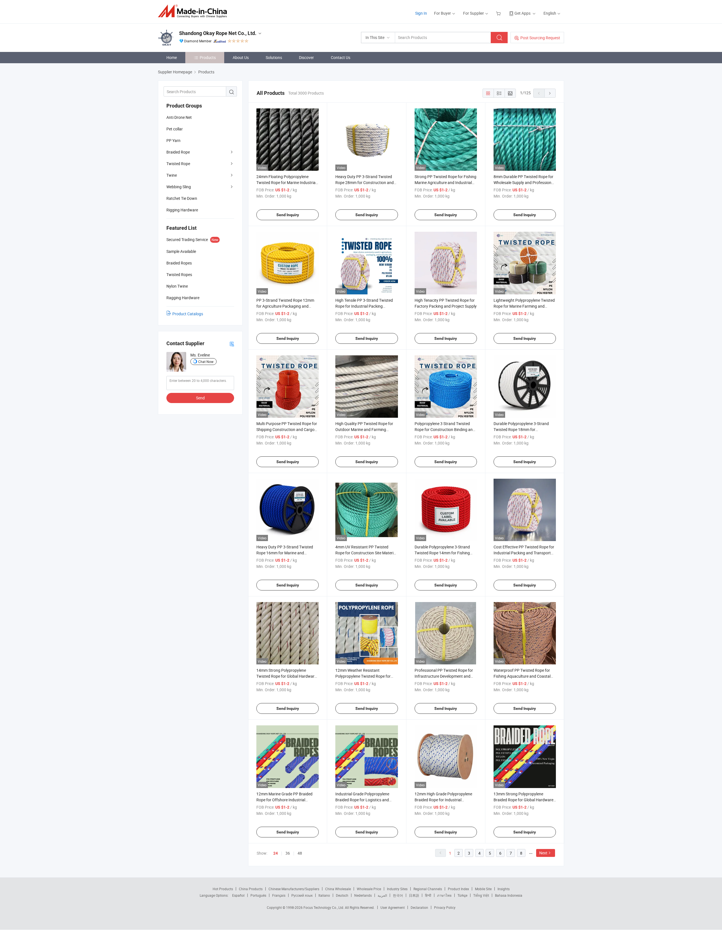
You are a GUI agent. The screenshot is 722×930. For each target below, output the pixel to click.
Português (258, 895)
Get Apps (522, 13)
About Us (241, 57)
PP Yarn (173, 140)
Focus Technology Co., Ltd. (324, 907)
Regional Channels (427, 889)
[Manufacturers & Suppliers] (194, 11)
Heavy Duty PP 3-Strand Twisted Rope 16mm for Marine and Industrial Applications (284, 552)
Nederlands (363, 895)
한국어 (398, 895)
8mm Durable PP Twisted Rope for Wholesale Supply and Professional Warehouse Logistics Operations (524, 182)
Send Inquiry (287, 215)
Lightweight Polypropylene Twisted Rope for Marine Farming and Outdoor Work (524, 306)
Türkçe (462, 895)
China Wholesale (338, 889)
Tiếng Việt (481, 895)
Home (171, 57)
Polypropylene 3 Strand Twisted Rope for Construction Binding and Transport (445, 429)
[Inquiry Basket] (499, 13)
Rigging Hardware (182, 210)
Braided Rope (178, 152)
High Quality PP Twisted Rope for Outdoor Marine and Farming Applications (364, 429)
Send (200, 398)
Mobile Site (483, 889)
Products (208, 57)
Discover (306, 57)
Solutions (274, 57)
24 (275, 853)
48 (300, 853)
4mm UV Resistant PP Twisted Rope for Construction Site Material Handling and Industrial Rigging (366, 552)
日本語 (414, 895)
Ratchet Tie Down (181, 198)
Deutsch (342, 895)
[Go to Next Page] (550, 93)
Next (543, 852)
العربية (382, 895)
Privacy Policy (444, 907)
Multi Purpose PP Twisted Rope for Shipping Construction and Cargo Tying (286, 429)
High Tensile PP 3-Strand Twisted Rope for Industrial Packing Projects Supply (364, 306)
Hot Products (223, 889)
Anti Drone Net (179, 117)
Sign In (421, 13)
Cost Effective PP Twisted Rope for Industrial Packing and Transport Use (524, 552)
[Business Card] (232, 343)
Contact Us (340, 57)
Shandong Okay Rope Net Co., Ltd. (217, 33)
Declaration (419, 907)
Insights (504, 889)
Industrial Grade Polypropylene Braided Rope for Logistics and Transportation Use (362, 799)
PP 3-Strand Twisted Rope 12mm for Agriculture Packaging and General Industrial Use (285, 306)
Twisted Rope (178, 163)
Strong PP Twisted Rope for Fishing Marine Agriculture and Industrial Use (445, 182)
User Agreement (392, 907)
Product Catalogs (187, 313)
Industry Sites (397, 889)
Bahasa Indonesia (508, 895)
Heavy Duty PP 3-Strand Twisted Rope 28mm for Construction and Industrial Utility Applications (364, 182)
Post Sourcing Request (540, 37)
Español (238, 895)
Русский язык (301, 895)
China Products (251, 889)
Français (278, 895)
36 (287, 853)
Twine (171, 175)
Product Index (458, 889)
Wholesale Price (369, 889)
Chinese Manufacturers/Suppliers (293, 889)
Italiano (324, 895)
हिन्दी (428, 895)
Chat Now (205, 361)
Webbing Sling (178, 186)
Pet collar (174, 129)
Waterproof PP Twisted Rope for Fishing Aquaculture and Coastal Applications (522, 676)
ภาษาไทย (444, 895)
